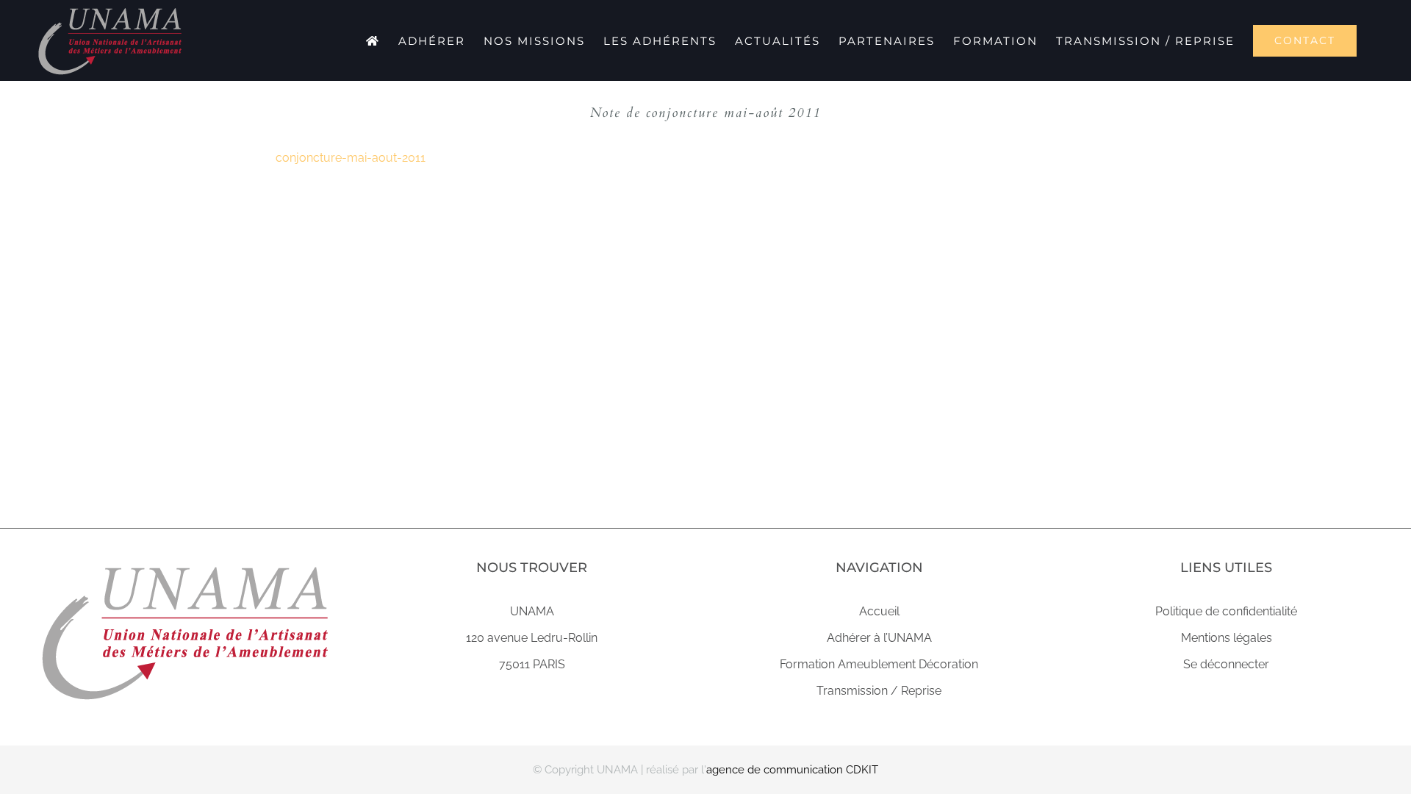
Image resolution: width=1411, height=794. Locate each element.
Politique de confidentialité (1226, 611)
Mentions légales (1226, 638)
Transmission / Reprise (878, 691)
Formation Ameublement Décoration (879, 664)
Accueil (879, 611)
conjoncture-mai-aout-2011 (351, 158)
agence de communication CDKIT (792, 769)
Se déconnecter (1226, 664)
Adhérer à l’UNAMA (879, 638)
